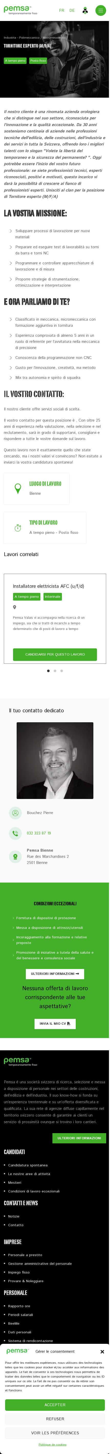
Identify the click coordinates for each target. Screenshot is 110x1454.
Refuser (55, 1419)
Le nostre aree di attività (29, 1174)
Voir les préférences (55, 1433)
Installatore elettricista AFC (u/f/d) (48, 586)
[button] (102, 1351)
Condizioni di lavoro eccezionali (34, 1191)
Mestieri (14, 1182)
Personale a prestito (25, 1255)
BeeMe (13, 1323)
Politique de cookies (53, 1444)
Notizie (13, 1216)
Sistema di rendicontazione (30, 1341)
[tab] (48, 671)
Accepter (55, 1405)
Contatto (16, 1225)
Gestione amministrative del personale (40, 1263)
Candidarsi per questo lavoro (55, 654)
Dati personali (19, 1332)
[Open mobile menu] (101, 10)
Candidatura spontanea (28, 1165)
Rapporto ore (19, 1306)
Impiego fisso (19, 1272)
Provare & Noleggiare (25, 1281)
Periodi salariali (20, 1314)
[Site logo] (20, 10)
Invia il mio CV (53, 1023)
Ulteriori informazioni (52, 974)
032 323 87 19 (39, 833)
